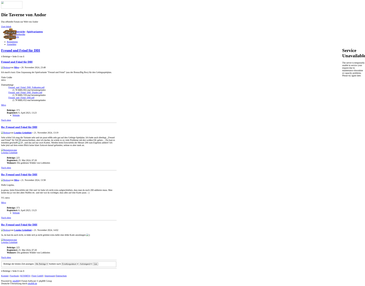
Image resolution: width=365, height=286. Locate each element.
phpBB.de (32, 283)
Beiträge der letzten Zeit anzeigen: (19, 264)
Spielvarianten (35, 31)
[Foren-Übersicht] (11, 8)
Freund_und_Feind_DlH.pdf (21, 97)
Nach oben (6, 120)
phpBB (16, 281)
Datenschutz (61, 276)
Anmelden (11, 44)
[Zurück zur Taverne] (10, 39)
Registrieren (12, 42)
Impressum (50, 276)
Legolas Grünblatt (23, 132)
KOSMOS (25, 276)
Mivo (16, 67)
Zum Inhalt (6, 26)
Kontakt (4, 276)
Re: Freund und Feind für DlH (19, 127)
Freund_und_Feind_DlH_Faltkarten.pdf (26, 87)
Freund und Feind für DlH (20, 50)
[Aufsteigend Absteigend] (88, 264)
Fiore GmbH (37, 276)
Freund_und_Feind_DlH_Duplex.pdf (25, 92)
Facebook (14, 276)
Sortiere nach (55, 264)
